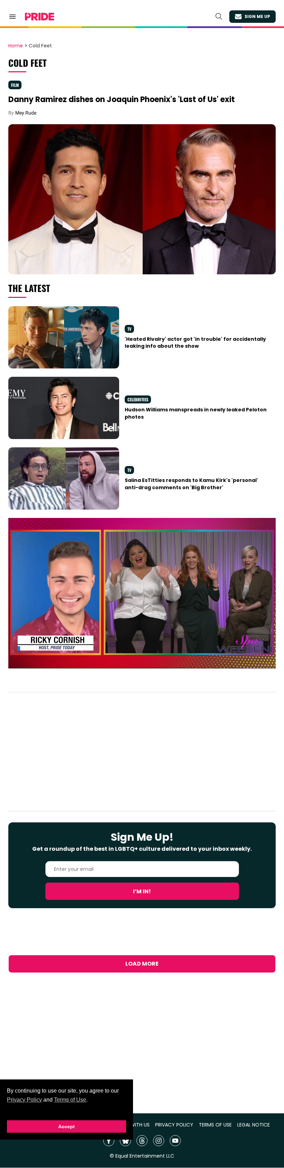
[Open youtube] (175, 1140)
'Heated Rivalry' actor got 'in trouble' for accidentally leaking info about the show (195, 342)
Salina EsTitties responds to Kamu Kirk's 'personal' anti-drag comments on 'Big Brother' (191, 484)
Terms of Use (70, 1100)
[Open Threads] (142, 1140)
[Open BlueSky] (125, 1140)
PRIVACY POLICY (174, 1125)
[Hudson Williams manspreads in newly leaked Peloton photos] (63, 407)
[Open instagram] (158, 1140)
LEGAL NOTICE (253, 1125)
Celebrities (137, 399)
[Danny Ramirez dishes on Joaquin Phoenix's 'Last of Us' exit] (142, 199)
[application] (142, 593)
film (15, 85)
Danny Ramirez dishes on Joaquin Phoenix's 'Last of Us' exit (121, 99)
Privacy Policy (24, 1100)
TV (129, 329)
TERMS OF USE (215, 1125)
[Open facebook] (108, 1140)
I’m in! (142, 891)
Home (15, 46)
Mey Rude (25, 113)
